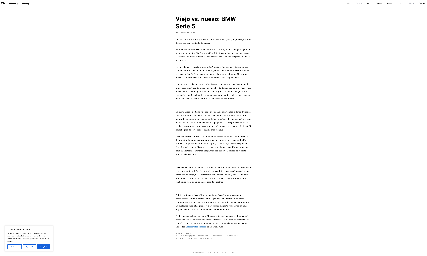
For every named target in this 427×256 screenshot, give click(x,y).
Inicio (349, 3)
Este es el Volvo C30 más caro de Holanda (195, 238)
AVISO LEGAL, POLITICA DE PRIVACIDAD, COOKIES (213, 252)
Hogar (402, 3)
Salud (369, 3)
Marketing (391, 3)
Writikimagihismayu (16, 3)
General (359, 3)
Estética (379, 3)
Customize (15, 247)
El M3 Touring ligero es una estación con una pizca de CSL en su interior (207, 236)
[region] (28, 239)
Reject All (29, 247)
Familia (422, 3)
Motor (411, 3)
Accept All (43, 247)
